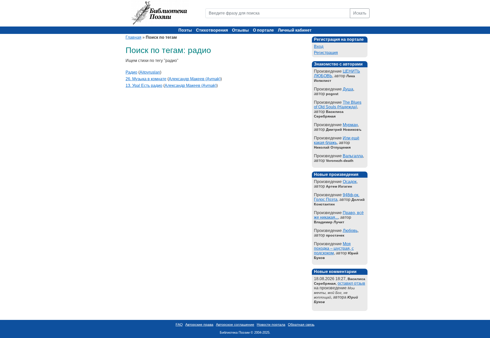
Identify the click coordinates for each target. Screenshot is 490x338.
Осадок (350, 181)
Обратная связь (301, 324)
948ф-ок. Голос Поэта (336, 197)
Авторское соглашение (235, 324)
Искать (359, 13)
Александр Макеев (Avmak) (194, 79)
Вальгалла (353, 156)
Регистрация (326, 52)
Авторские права (199, 324)
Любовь (350, 230)
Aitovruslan (150, 72)
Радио (131, 72)
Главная (133, 37)
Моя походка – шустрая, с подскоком (334, 248)
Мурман (350, 125)
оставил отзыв (351, 283)
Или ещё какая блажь (336, 140)
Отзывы (240, 30)
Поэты (185, 30)
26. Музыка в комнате (146, 79)
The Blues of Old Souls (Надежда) (337, 104)
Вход (318, 46)
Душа (348, 89)
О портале (263, 30)
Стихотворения (212, 30)
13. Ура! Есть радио (144, 85)
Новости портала (271, 324)
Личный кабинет (295, 30)
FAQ (179, 324)
